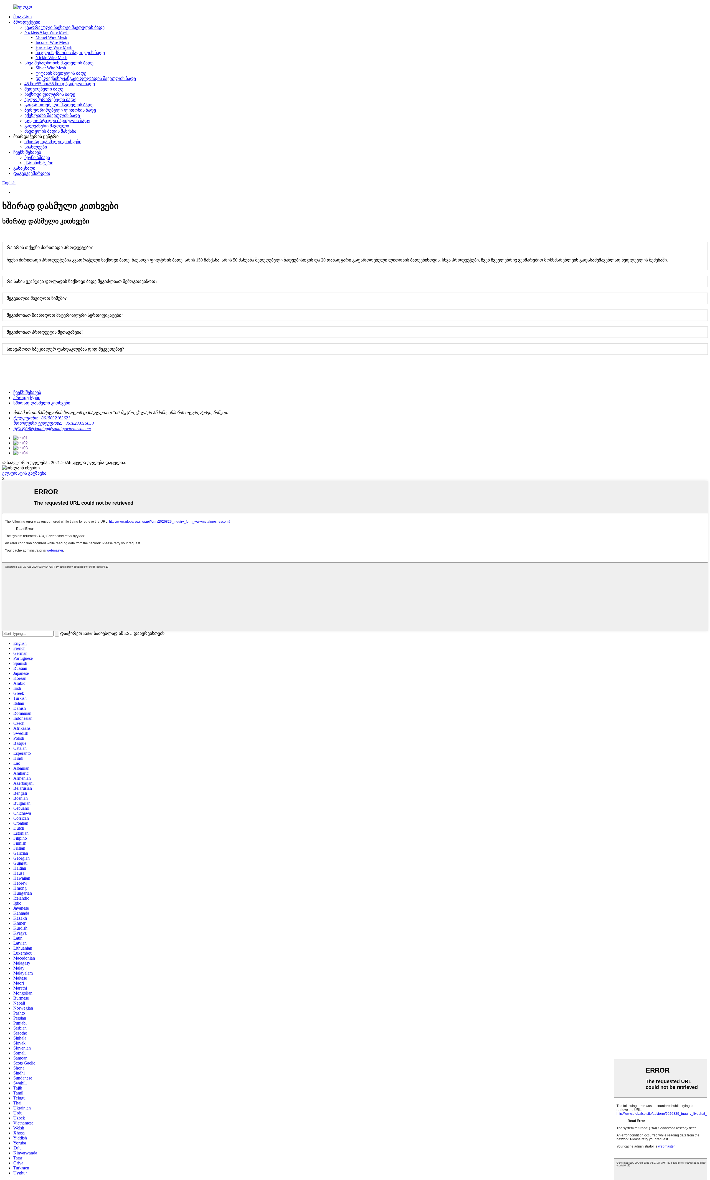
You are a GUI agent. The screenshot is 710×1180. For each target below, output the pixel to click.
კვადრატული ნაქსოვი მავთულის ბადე (64, 27)
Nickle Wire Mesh (51, 57)
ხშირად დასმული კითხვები (52, 141)
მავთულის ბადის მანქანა (50, 131)
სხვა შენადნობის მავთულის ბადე (58, 63)
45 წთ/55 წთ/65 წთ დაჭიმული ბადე (59, 83)
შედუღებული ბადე (43, 89)
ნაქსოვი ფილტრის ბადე (49, 94)
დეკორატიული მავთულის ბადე (57, 120)
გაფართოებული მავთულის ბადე (58, 104)
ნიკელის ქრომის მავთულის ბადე (70, 52)
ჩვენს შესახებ (27, 152)
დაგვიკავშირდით (31, 173)
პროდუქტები (26, 22)
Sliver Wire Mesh (51, 68)
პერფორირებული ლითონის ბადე (60, 110)
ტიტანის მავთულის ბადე (61, 73)
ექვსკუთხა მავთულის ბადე (52, 115)
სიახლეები (35, 147)
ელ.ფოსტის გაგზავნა (24, 473)
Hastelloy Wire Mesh (54, 47)
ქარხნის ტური (38, 162)
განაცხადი (24, 168)
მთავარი (22, 16)
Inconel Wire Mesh (52, 42)
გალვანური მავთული (46, 126)
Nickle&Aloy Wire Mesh (46, 32)
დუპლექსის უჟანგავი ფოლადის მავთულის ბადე (86, 78)
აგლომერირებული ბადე (50, 99)
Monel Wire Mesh (51, 37)
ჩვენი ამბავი (37, 157)
